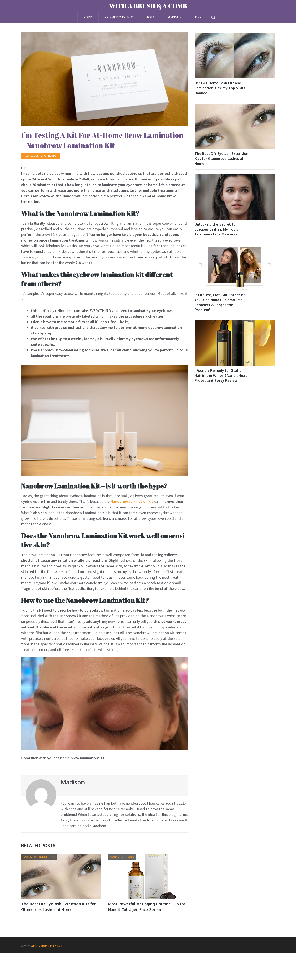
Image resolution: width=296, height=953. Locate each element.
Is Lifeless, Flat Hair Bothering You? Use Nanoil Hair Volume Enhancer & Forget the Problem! (220, 302)
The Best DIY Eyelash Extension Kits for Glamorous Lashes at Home (221, 158)
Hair (150, 17)
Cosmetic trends (119, 17)
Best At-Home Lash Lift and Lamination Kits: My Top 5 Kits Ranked (220, 88)
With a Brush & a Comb (148, 6)
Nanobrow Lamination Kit (132, 501)
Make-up (174, 17)
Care (88, 17)
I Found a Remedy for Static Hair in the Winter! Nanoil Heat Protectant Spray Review (221, 375)
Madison (73, 782)
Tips (198, 17)
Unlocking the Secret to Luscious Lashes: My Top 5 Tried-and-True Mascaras (216, 229)
